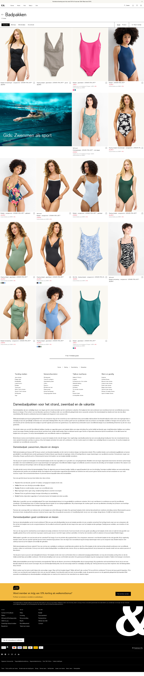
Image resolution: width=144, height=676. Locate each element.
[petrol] (75, 90)
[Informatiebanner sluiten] (142, 1)
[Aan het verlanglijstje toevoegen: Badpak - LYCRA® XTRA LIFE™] (142, 83)
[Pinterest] (5, 654)
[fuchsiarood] (73, 90)
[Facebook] (2, 654)
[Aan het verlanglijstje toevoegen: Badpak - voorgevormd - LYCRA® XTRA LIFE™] (70, 213)
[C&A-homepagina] (2, 5)
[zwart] (3, 283)
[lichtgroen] (1, 283)
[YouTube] (8, 654)
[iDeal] (25, 647)
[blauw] (4, 283)
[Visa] (19, 647)
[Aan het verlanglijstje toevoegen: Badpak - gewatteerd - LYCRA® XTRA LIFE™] (106, 83)
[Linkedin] (18, 654)
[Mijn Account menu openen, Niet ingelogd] (133, 5)
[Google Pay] (3, 647)
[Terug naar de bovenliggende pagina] (2, 14)
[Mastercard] (14, 647)
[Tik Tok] (15, 654)
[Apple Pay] (9, 647)
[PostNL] (30, 647)
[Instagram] (12, 654)
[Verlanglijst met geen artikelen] (137, 5)
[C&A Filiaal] (41, 647)
